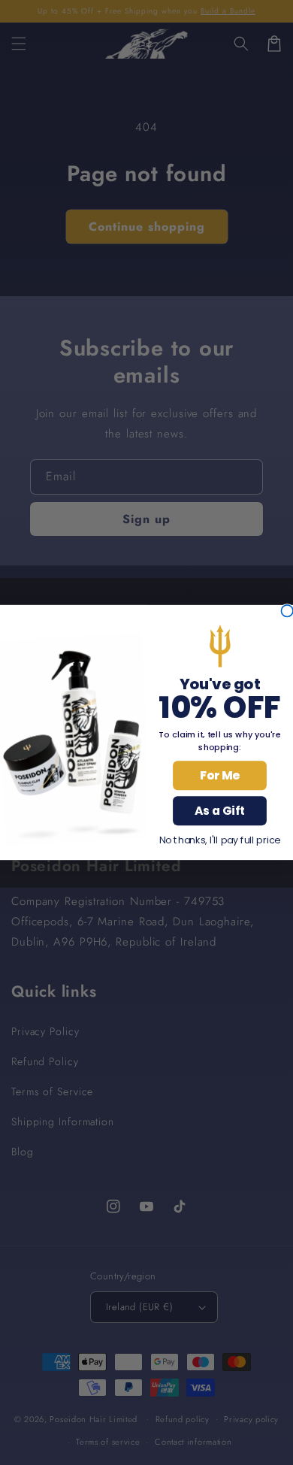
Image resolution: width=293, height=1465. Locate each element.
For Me (220, 775)
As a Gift (220, 811)
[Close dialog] (287, 611)
